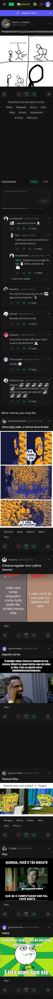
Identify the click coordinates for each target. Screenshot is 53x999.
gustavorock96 (15, 773)
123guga (12, 848)
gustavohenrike (15, 927)
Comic (23, 112)
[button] (41, 4)
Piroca (17, 825)
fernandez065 (16, 218)
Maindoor (14, 289)
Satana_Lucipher (21, 22)
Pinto (20, 820)
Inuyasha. (12, 559)
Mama (31, 531)
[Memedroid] (11, 4)
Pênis (31, 820)
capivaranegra (15, 648)
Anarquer (14, 334)
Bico (17, 235)
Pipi (13, 112)
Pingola (8, 820)
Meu (42, 531)
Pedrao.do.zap (16, 380)
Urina (34, 107)
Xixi (44, 107)
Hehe (5, 933)
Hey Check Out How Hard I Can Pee (27, 102)
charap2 (13, 313)
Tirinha (19, 117)
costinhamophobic (17, 421)
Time (45, 181)
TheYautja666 (16, 359)
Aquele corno (11, 654)
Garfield (9, 531)
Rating (34, 181)
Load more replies (21, 278)
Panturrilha (10, 779)
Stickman (33, 117)
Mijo (10, 107)
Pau (41, 820)
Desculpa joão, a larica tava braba (25, 427)
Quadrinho (37, 112)
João (21, 531)
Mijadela (22, 107)
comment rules (36, 208)
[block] (49, 23)
